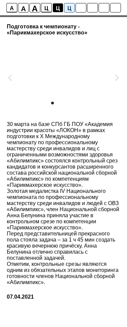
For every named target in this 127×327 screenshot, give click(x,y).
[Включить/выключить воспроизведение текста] (92, 7)
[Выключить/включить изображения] (81, 7)
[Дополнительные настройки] (104, 7)
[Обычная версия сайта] (115, 7)
